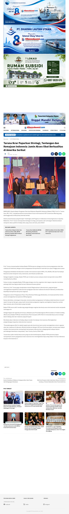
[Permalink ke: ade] (5, 154)
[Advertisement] (34, 100)
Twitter (26, 504)
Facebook (7, 504)
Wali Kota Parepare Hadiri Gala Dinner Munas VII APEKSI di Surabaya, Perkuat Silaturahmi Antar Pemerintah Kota (51, 380)
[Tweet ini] (56, 154)
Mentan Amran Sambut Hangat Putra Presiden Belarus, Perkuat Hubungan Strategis (13, 406)
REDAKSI (46, 498)
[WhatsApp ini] (63, 154)
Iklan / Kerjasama (28, 498)
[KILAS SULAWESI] (34, 127)
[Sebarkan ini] (52, 154)
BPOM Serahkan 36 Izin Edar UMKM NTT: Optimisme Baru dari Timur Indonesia (54, 231)
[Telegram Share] (60, 154)
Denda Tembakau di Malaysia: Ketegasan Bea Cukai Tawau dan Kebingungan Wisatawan (18, 380)
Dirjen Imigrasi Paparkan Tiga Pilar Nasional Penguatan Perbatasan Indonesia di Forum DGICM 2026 (34, 404)
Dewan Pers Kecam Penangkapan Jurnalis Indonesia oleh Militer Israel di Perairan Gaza (13, 426)
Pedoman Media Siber (9, 498)
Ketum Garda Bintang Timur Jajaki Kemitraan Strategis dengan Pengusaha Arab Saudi (34, 428)
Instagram (47, 504)
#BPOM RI (6, 367)
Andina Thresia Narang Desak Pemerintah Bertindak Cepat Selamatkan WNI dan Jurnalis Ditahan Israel (54, 407)
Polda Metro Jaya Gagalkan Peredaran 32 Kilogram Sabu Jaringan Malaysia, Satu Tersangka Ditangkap (55, 429)
